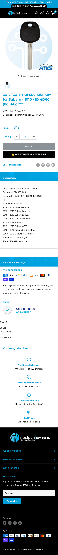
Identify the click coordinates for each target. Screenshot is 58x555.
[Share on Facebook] (38, 165)
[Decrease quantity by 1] (16, 136)
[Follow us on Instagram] (15, 523)
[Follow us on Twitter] (10, 523)
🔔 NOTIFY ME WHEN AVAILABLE (29, 154)
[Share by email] (53, 165)
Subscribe (12, 501)
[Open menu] (4, 13)
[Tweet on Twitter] (48, 165)
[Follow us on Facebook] (4, 523)
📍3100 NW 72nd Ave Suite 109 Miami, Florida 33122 (29, 2)
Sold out (29, 146)
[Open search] (36, 12)
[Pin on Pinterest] (43, 165)
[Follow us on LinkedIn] (20, 523)
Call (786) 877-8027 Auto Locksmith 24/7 (29, 6)
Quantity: (7, 136)
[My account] (42, 13)
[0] (53, 13)
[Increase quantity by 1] (34, 136)
